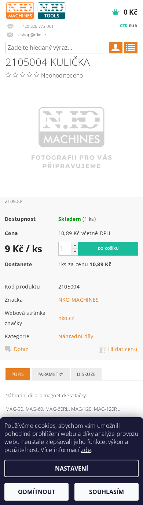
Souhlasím (106, 492)
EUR (133, 25)
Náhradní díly (76, 336)
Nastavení (71, 468)
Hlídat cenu (123, 349)
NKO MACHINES (78, 299)
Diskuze (86, 374)
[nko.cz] (36, 9)
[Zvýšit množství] (75, 245)
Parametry (50, 374)
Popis (17, 374)
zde (86, 450)
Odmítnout (36, 492)
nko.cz (66, 317)
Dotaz (21, 349)
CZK (124, 25)
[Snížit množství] (75, 251)
